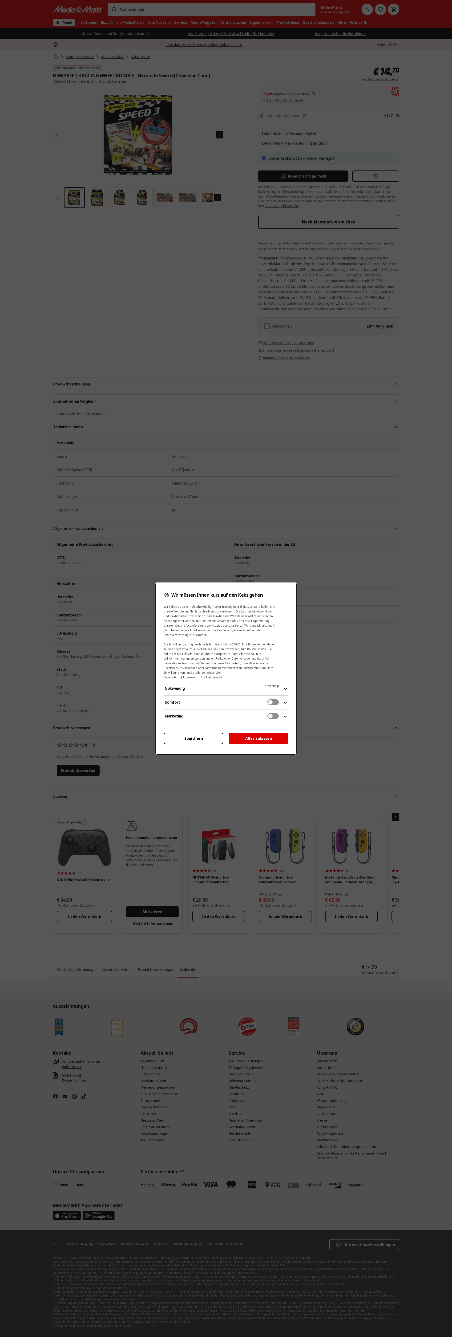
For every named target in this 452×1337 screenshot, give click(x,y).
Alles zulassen (258, 738)
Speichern (193, 738)
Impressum (190, 677)
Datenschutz (172, 677)
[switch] (273, 702)
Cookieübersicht (211, 677)
